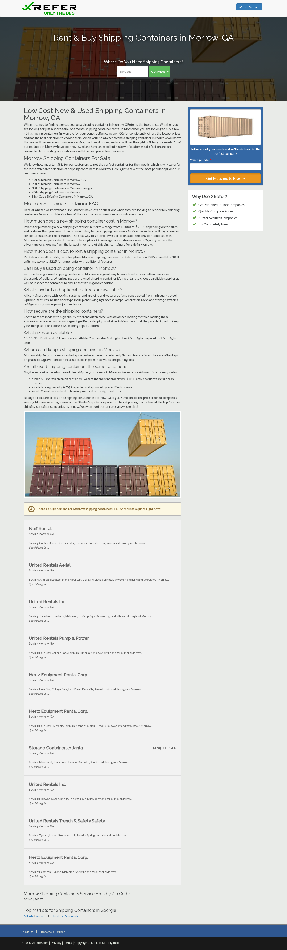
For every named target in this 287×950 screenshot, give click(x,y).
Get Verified (251, 7)
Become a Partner (53, 931)
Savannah (71, 916)
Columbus (56, 916)
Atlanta (29, 916)
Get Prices (158, 71)
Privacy (56, 943)
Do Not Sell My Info (105, 943)
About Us (27, 931)
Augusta (41, 916)
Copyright (81, 943)
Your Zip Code (200, 160)
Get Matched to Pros (223, 178)
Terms (68, 943)
